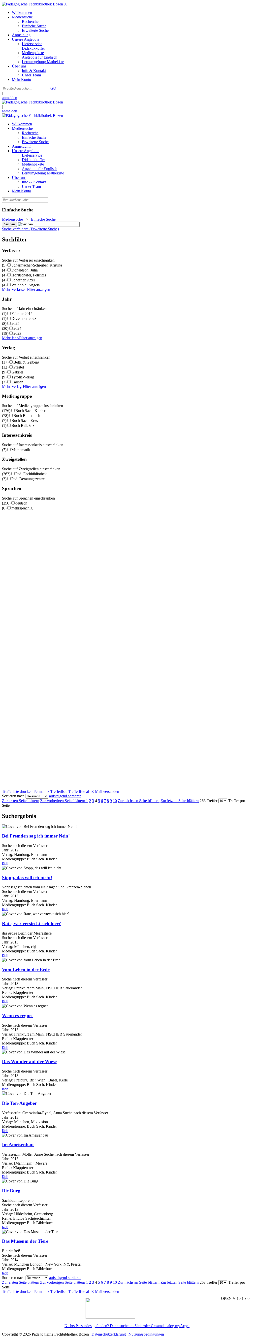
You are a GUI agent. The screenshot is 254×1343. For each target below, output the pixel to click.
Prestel (18, 367)
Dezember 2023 (23, 318)
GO (53, 88)
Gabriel (17, 372)
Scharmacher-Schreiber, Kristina (36, 265)
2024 (17, 328)
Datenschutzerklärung (109, 1334)
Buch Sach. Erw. (24, 420)
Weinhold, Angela (25, 285)
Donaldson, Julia (24, 270)
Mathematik (20, 450)
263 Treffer (208, 801)
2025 (15, 323)
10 (115, 801)
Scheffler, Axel (23, 280)
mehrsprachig (21, 508)
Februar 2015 (21, 313)
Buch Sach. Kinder (30, 410)
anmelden (9, 98)
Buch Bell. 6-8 (22, 425)
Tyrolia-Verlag (22, 377)
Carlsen (17, 382)
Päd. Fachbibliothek (31, 474)
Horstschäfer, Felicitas (28, 275)
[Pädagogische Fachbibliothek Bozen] (32, 4)
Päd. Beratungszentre (28, 479)
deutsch (21, 503)
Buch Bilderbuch (26, 415)
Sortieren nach (13, 796)
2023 (17, 333)
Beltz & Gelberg (26, 362)
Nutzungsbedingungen (146, 1334)
